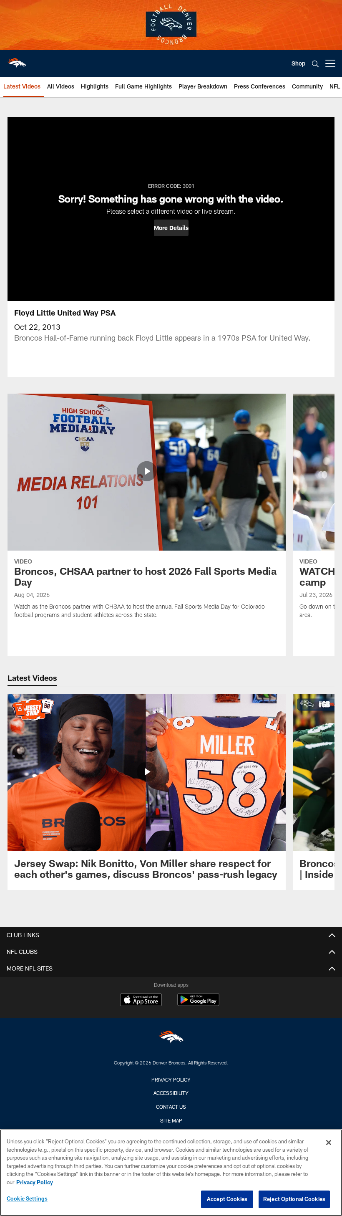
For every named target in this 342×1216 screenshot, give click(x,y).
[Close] (328, 1142)
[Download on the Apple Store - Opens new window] (141, 1001)
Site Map (171, 1120)
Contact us (171, 1107)
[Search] (315, 63)
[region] (171, 1172)
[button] (171, 228)
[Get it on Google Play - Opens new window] (198, 1004)
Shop (298, 63)
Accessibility (171, 1093)
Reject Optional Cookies (294, 1199)
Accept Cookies (227, 1199)
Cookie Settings (27, 1198)
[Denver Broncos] (171, 1038)
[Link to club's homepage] (17, 60)
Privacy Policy (171, 1079)
